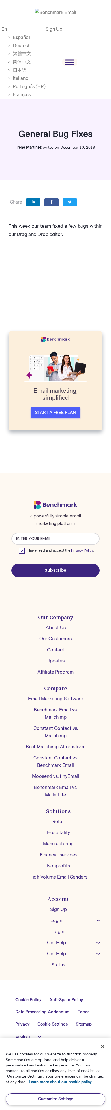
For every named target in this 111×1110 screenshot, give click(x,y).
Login (56, 920)
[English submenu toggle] (39, 1037)
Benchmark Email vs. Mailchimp (55, 713)
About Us (56, 627)
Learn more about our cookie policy (60, 1082)
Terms (83, 1012)
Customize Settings (55, 1099)
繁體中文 (22, 53)
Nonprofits (58, 866)
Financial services (58, 855)
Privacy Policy (82, 550)
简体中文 (22, 62)
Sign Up (54, 29)
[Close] (102, 1046)
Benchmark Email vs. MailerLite (55, 791)
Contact (55, 650)
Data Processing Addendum (42, 1012)
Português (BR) (29, 86)
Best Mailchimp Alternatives (55, 746)
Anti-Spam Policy (66, 999)
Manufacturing (58, 843)
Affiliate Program (55, 672)
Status (58, 965)
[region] (55, 1074)
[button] (98, 920)
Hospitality (58, 832)
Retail (58, 821)
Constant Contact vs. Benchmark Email (55, 761)
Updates (55, 661)
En (4, 29)
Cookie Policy (28, 999)
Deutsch (21, 45)
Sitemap (84, 1024)
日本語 (19, 70)
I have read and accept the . (60, 550)
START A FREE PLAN (55, 412)
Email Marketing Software (55, 698)
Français (22, 94)
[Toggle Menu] (69, 62)
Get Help (56, 942)
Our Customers (55, 638)
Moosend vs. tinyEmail (55, 776)
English (22, 1036)
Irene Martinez (29, 147)
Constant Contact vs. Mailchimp (55, 732)
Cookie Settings (52, 1024)
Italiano (20, 78)
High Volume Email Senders (58, 877)
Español (21, 37)
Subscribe (55, 570)
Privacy (22, 1024)
